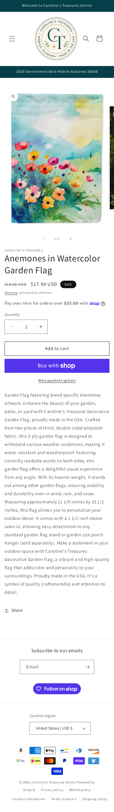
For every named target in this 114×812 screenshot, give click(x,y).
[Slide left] (43, 239)
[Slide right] (70, 239)
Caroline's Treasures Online (54, 782)
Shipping (11, 293)
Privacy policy (52, 790)
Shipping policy (95, 799)
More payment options (57, 380)
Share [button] (17, 610)
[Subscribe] (87, 667)
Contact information (28, 799)
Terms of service (64, 799)
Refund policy (80, 790)
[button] (12, 38)
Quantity (12, 314)
